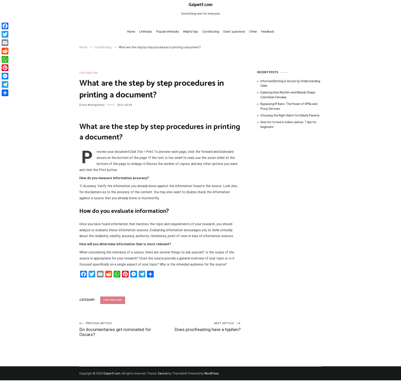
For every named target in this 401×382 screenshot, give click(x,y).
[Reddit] (5, 51)
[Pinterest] (5, 68)
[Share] (5, 93)
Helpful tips (190, 31)
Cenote (163, 373)
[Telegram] (5, 84)
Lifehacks (145, 31)
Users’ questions (234, 31)
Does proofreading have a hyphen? (208, 327)
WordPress (211, 373)
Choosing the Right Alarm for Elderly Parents (290, 115)
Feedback (267, 31)
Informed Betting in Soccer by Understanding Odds (290, 83)
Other (253, 31)
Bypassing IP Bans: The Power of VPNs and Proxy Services (288, 106)
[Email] (5, 42)
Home (131, 31)
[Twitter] (5, 34)
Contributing (210, 31)
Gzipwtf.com (200, 4)
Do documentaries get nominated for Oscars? (115, 329)
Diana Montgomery (92, 104)
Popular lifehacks (167, 31)
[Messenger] (5, 76)
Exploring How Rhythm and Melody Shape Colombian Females (287, 95)
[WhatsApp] (5, 59)
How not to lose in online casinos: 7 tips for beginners (288, 124)
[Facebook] (5, 26)
